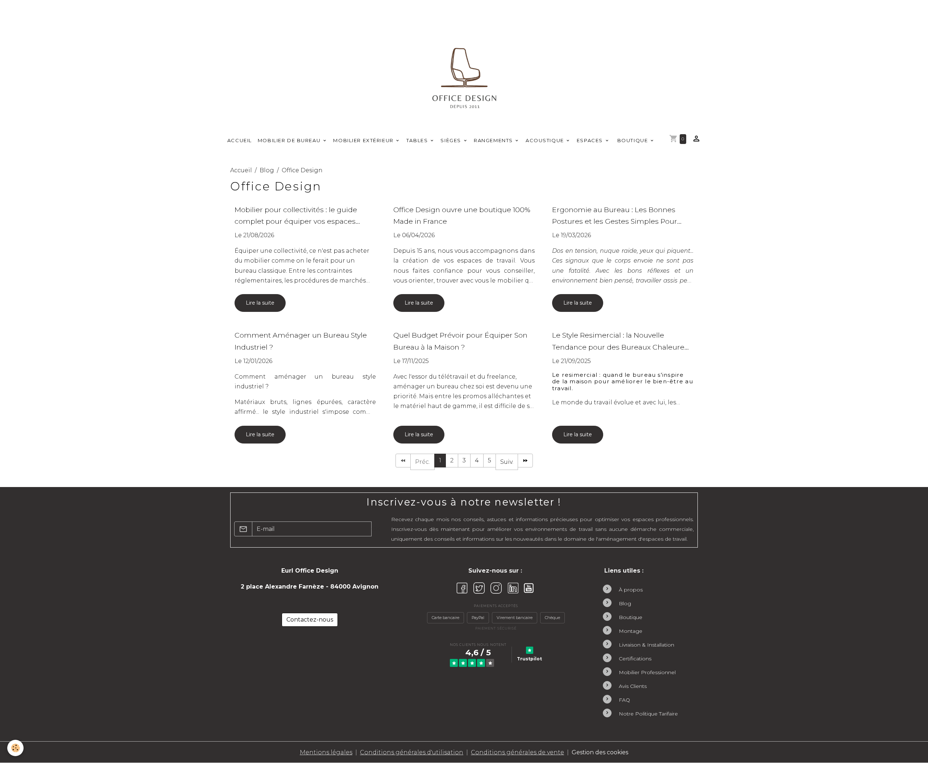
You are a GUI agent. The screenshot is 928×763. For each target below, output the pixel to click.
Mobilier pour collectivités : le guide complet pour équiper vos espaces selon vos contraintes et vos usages (296, 216)
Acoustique (546, 140)
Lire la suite (260, 303)
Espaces (591, 140)
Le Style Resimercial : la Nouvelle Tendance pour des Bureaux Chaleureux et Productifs (622, 342)
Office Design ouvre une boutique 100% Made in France (461, 215)
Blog (267, 170)
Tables (418, 140)
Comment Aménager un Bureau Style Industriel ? (301, 341)
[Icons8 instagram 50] (496, 588)
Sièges (451, 140)
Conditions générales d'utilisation (411, 752)
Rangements (494, 140)
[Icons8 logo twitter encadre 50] (479, 588)
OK (375, 528)
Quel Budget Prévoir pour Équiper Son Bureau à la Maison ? (460, 341)
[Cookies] (15, 748)
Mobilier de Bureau (290, 140)
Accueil (239, 140)
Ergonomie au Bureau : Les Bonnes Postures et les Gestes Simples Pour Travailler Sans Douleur (614, 216)
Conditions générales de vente (517, 752)
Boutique (633, 140)
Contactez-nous (309, 619)
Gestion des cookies (600, 752)
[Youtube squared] (528, 588)
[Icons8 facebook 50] (462, 588)
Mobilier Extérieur (364, 140)
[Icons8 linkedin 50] (513, 588)
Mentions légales (326, 752)
